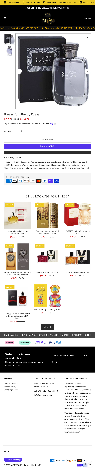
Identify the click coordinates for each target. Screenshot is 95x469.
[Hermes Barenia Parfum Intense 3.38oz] (17, 215)
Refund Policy (10, 386)
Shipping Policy (10, 390)
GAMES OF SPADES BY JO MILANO (53, 335)
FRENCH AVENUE (28, 335)
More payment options (47, 152)
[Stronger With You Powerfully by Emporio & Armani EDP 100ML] (17, 297)
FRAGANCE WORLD (9, 335)
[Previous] (5, 8)
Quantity (8, 131)
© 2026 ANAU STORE (13, 465)
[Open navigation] (20, 18)
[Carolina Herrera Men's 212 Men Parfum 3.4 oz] (47, 215)
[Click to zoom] (87, 37)
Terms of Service (11, 383)
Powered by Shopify (32, 465)
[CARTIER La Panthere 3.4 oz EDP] (77, 215)
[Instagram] (52, 362)
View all (47, 327)
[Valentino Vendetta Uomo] (77, 256)
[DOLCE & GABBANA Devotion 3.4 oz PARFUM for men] (17, 256)
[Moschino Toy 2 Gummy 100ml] (47, 295)
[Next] (90, 8)
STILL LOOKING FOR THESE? (47, 196)
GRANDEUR (76, 335)
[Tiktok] (56, 362)
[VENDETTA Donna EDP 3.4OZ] (47, 256)
